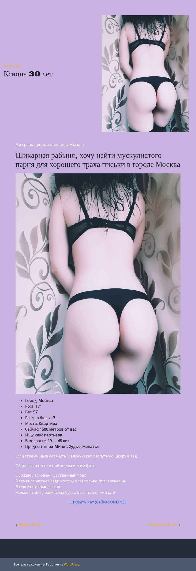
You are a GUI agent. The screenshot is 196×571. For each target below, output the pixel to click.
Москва (12, 66)
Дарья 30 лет (30, 524)
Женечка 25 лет (163, 524)
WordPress (71, 564)
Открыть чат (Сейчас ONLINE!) (98, 502)
